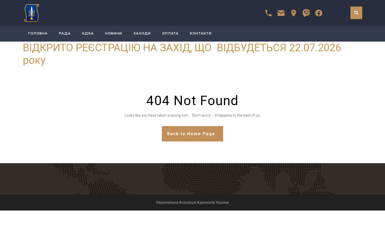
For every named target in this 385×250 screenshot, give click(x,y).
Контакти (201, 33)
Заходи (142, 33)
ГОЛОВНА (38, 33)
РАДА (65, 33)
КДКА (88, 33)
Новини (113, 33)
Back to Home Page (191, 133)
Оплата (170, 33)
